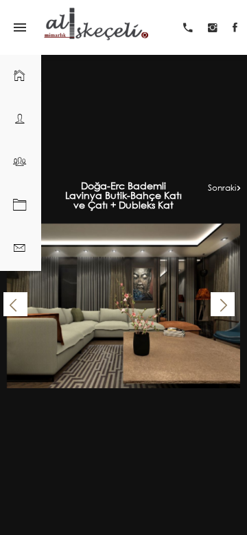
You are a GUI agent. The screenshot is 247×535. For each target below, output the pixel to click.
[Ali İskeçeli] (96, 27)
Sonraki (222, 187)
